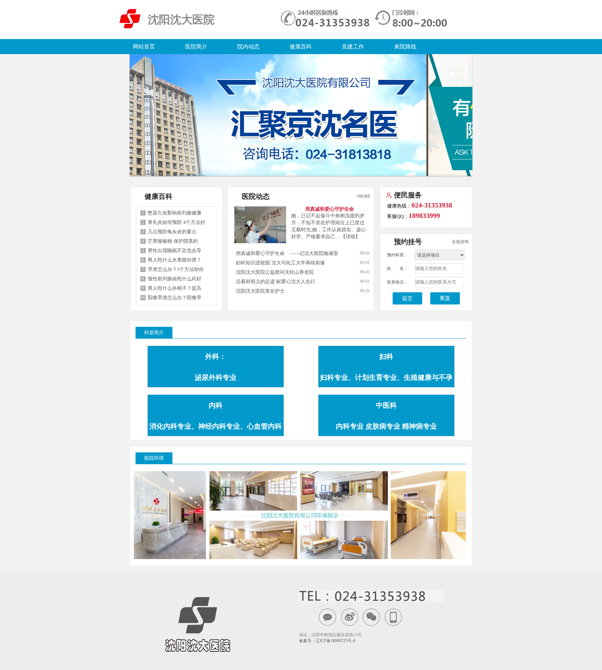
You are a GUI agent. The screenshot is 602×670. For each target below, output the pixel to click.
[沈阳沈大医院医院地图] (168, 514)
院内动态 (248, 47)
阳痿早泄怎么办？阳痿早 (174, 297)
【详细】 (350, 236)
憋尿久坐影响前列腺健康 (174, 213)
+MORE (363, 196)
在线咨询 (460, 241)
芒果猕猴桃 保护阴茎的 (173, 241)
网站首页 (144, 47)
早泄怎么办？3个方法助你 (176, 269)
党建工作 (353, 47)
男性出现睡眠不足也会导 (174, 250)
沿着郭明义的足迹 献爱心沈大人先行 (275, 281)
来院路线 (405, 47)
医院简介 (196, 47)
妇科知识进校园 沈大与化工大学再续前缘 (280, 262)
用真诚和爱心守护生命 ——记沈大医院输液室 (287, 253)
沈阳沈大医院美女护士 (260, 291)
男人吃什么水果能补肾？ (174, 260)
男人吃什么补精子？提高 (174, 288)
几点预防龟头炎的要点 (172, 231)
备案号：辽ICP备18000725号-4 (327, 640)
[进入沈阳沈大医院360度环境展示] (298, 513)
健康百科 (301, 47)
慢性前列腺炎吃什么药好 (174, 278)
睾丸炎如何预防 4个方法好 (176, 222)
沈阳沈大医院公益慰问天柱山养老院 (275, 272)
